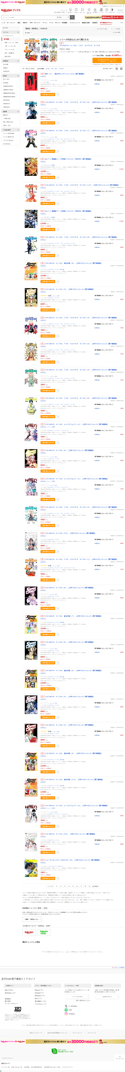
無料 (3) (5, 115)
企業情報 (26, 1067)
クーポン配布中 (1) (8, 137)
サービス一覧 (120, 12)
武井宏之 (43, 76)
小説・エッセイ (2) (10, 46)
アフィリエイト (77, 1033)
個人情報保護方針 (36, 1067)
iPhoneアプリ (39, 990)
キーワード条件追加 (115, 28)
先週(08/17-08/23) (8, 89)
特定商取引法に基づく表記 (52, 1067)
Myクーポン (82, 12)
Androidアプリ (39, 993)
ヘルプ (106, 12)
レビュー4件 (56, 565)
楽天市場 (120, 10)
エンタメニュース (75, 22)
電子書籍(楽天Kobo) (106, 22)
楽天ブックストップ (36, 1033)
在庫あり (5, 68)
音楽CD (25, 22)
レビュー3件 (56, 295)
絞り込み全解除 (116, 32)
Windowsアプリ (40, 995)
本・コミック (11, 22)
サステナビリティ (67, 1067)
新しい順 (54, 68)
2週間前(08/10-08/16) (9, 93)
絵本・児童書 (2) (9, 53)
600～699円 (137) (8, 122)
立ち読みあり (7, 144)
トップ (3, 22)
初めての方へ (9, 990)
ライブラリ (101, 12)
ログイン (63, 10)
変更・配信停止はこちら (82, 1000)
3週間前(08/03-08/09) (9, 96)
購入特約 (8, 1001)
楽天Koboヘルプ (10, 993)
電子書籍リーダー (40, 1001)
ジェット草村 (51, 427)
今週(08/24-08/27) (8, 86)
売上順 (48, 68)
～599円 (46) (6, 118)
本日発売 (5, 83)
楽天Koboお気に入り (89, 13)
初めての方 (112, 12)
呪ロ (48, 82)
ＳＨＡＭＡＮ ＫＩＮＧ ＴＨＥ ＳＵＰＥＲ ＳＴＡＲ (61, 110)
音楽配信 (94, 22)
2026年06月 (6, 107)
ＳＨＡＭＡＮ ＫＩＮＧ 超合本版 (55, 269)
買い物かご (70, 12)
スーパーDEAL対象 (8, 133)
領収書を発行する (107, 996)
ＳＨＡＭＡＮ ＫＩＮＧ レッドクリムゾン (57, 430)
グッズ (51, 22)
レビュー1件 (54, 80)
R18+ (122, 22)
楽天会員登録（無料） (60, 12)
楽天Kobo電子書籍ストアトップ (57, 1033)
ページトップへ (120, 1058)
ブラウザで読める (8, 140)
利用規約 (8, 999)
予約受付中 (6, 71)
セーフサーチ (101, 29)
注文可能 (5, 64)
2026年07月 (6, 103)
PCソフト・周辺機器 (61, 22)
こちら (77, 902)
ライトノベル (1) (9, 49)
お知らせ (76, 12)
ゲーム (45, 22)
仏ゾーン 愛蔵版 (51, 165)
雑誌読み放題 (86, 22)
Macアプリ (38, 998)
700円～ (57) (6, 125)
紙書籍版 (97, 84)
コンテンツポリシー (11, 1003)
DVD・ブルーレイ (35, 22)
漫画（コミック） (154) (11, 42)
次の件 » (95, 886)
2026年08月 (6, 100)
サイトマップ (92, 1033)
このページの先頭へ (119, 967)
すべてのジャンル (8, 35)
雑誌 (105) (7, 56)
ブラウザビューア (40, 1004)
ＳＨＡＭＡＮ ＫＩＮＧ (53, 297)
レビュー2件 (54, 703)
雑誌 (19, 22)
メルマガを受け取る (77, 996)
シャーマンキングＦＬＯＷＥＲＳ (55, 866)
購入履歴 (95, 12)
